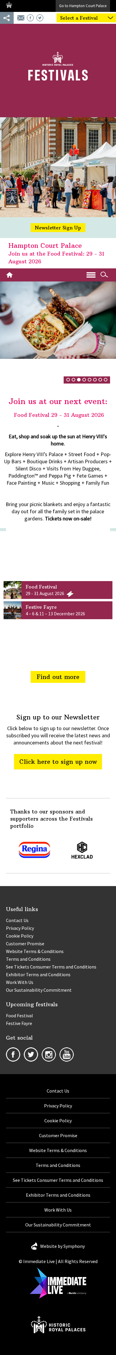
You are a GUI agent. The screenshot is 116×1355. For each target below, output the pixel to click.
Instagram (49, 1054)
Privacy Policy (20, 928)
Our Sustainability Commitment (39, 990)
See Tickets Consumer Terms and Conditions (51, 967)
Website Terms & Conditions (35, 951)
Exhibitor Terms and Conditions (38, 974)
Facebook (30, 17)
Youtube (66, 1054)
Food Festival (19, 1015)
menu (91, 274)
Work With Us (19, 982)
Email (20, 17)
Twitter (39, 17)
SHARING (7, 18)
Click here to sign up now (58, 761)
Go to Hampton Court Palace (82, 5)
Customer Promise (25, 943)
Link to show (58, 590)
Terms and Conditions (28, 959)
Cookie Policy (19, 936)
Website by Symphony (62, 1246)
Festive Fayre (19, 1023)
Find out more (58, 676)
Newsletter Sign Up (58, 228)
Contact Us (17, 920)
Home (11, 274)
